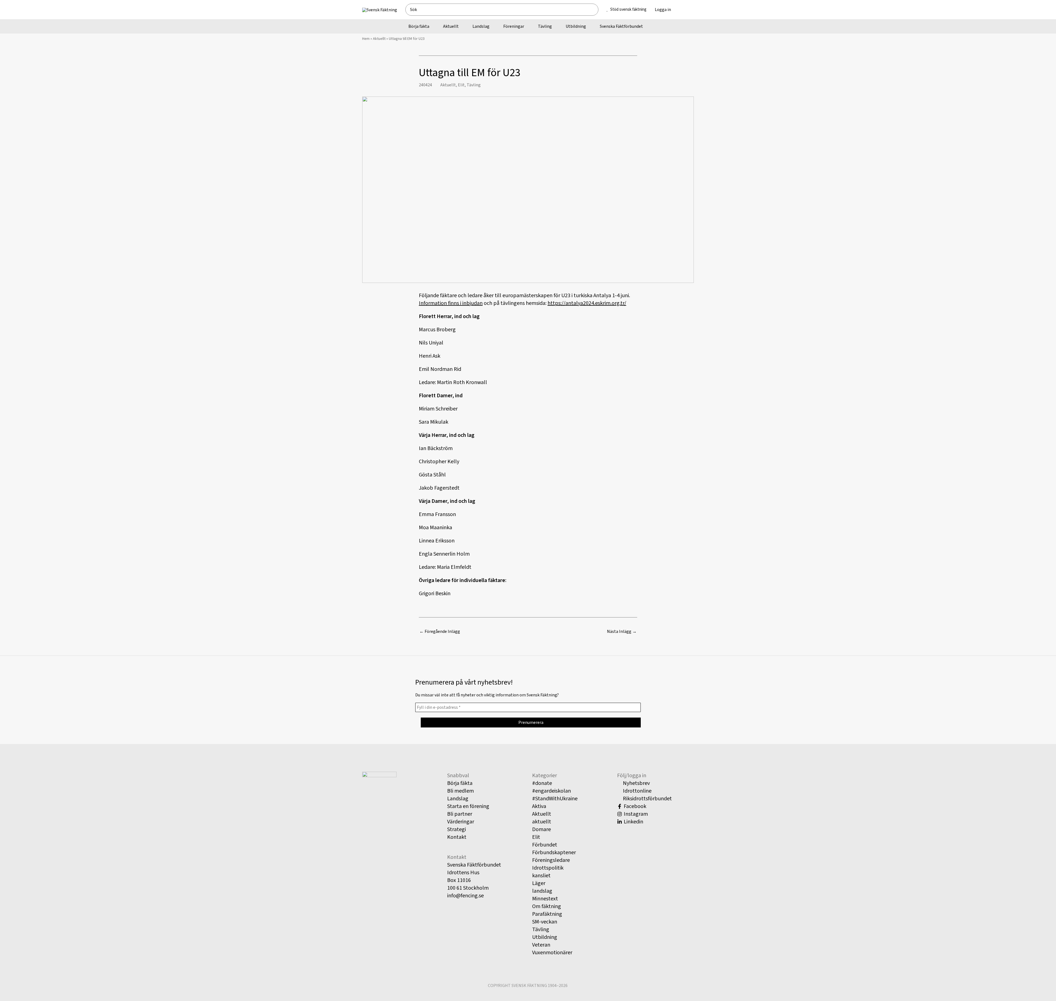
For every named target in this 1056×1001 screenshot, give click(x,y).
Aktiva (539, 806)
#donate (542, 783)
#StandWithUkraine (555, 799)
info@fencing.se (465, 896)
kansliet (541, 875)
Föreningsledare (551, 860)
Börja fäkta (459, 783)
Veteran (541, 945)
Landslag (457, 799)
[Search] (596, 9)
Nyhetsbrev (636, 783)
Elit (461, 85)
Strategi (456, 829)
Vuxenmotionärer (552, 952)
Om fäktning (546, 906)
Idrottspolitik (547, 868)
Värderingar (460, 822)
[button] (687, 9)
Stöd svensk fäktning (628, 9)
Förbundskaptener (554, 852)
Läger (538, 883)
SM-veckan (544, 922)
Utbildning (544, 937)
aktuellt (541, 822)
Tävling (474, 85)
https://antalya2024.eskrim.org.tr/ (587, 303)
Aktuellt (379, 39)
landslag (542, 891)
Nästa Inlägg (622, 631)
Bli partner (459, 814)
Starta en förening (468, 806)
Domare (541, 829)
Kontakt (456, 837)
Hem (366, 39)
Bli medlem (460, 791)
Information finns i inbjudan (451, 303)
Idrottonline (636, 791)
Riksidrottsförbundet (647, 799)
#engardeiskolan (551, 791)
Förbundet (544, 845)
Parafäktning (547, 914)
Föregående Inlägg (439, 631)
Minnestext (545, 899)
